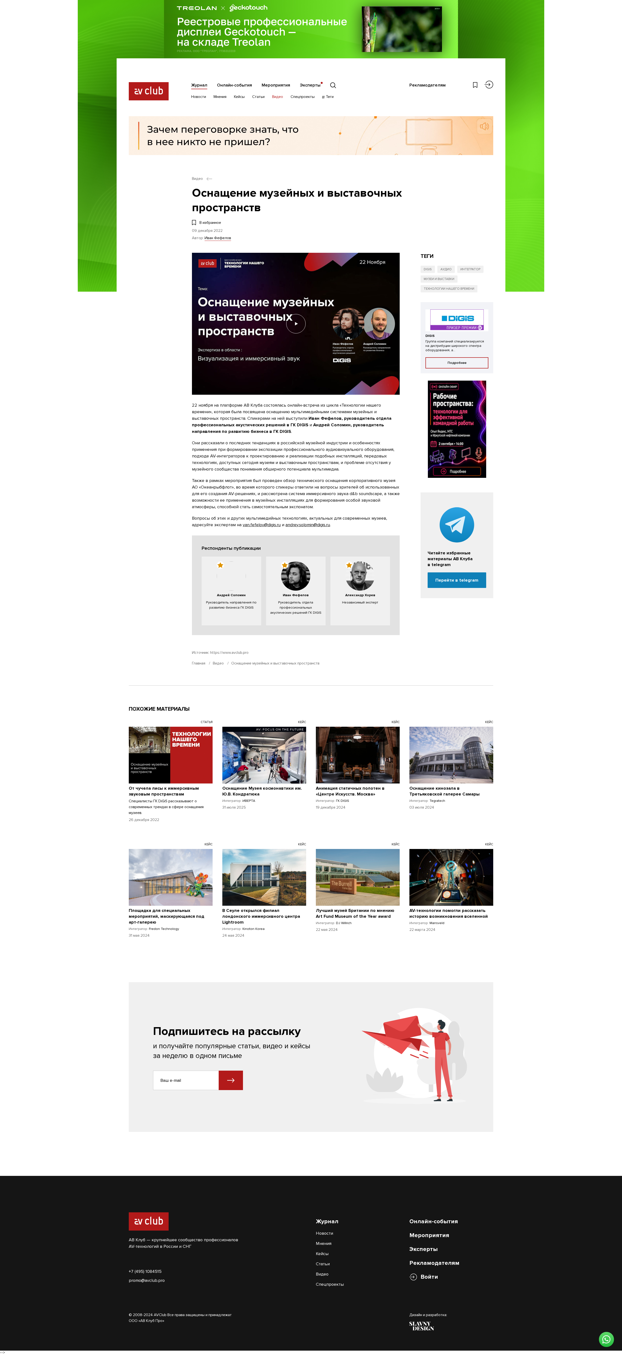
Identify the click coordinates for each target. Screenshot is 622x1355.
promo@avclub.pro (147, 1280)
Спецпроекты (303, 96)
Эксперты (310, 85)
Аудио (446, 269)
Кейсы (239, 96)
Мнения (220, 96)
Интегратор (470, 269)
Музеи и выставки (439, 279)
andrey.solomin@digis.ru (307, 524)
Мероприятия (276, 85)
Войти (429, 1276)
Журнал (199, 85)
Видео (277, 96)
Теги (329, 96)
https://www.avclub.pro (229, 652)
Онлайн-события (234, 85)
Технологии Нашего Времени (449, 289)
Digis (428, 269)
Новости (198, 96)
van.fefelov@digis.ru (262, 524)
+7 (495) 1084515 (145, 1271)
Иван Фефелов (218, 238)
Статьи (258, 96)
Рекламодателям (427, 85)
